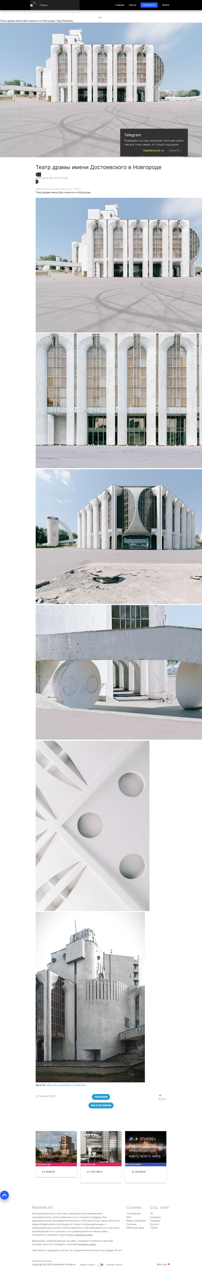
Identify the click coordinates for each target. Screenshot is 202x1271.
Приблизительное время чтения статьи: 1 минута (58, 189)
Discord (154, 1224)
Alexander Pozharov (64, 1264)
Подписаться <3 (153, 150)
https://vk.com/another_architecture (66, 1085)
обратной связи (83, 1234)
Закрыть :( (175, 150)
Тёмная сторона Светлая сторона (101, 1264)
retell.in (97, 1217)
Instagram (155, 1217)
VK (151, 1213)
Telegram (100, 1096)
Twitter (154, 1227)
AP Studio (47, 1261)
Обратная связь (135, 1227)
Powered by (42, 1261)
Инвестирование (136, 1220)
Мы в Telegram (101, 1105)
